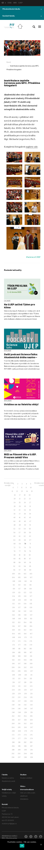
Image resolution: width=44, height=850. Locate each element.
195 (31, 660)
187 (31, 652)
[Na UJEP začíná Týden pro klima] (22, 289)
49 (20, 525)
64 (14, 540)
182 (25, 649)
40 (14, 517)
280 (13, 742)
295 (31, 754)
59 (30, 533)
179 (31, 645)
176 (13, 645)
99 (30, 570)
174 (25, 641)
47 (30, 521)
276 (13, 738)
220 (13, 686)
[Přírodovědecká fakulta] (9, 26)
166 (25, 634)
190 (25, 656)
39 (30, 514)
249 (19, 712)
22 (25, 499)
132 (13, 604)
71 (30, 544)
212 (13, 679)
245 (19, 709)
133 (19, 604)
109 (19, 581)
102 (25, 574)
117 (19, 589)
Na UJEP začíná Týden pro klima (19, 306)
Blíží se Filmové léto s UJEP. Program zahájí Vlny (20, 456)
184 (13, 652)
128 (13, 600)
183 (31, 649)
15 (32, 491)
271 (31, 731)
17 (20, 495)
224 (13, 690)
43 (30, 517)
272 (13, 735)
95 (30, 566)
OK (22, 846)
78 (25, 551)
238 (25, 701)
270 (25, 731)
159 (31, 626)
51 (30, 525)
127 (31, 596)
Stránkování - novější (8, 484)
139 (31, 607)
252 (13, 716)
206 (25, 671)
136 (13, 607)
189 (19, 656)
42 (25, 517)
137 (19, 607)
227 (31, 690)
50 (25, 525)
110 (25, 581)
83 (30, 555)
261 (19, 724)
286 (25, 746)
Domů (8, 62)
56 (14, 533)
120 (13, 592)
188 (13, 656)
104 (13, 577)
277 (19, 738)
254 (25, 716)
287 (31, 746)
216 (13, 682)
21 (19, 499)
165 (19, 634)
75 (30, 547)
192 (13, 660)
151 (31, 619)
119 (30, 589)
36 (14, 514)
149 (19, 619)
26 (25, 502)
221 (19, 686)
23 (30, 499)
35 (30, 510)
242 (25, 705)
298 (25, 757)
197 (19, 664)
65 (20, 540)
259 (31, 720)
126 (25, 596)
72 (14, 547)
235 (31, 697)
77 (20, 551)
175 (31, 641)
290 (25, 750)
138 (25, 607)
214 (25, 679)
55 (30, 529)
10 (31, 488)
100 (13, 574)
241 (19, 705)
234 (25, 697)
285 (19, 746)
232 (13, 697)
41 (19, 517)
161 (19, 630)
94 (25, 566)
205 (19, 671)
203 (31, 667)
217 (19, 682)
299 (31, 757)
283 (31, 742)
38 (25, 514)
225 (19, 690)
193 (19, 660)
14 (27, 491)
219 (31, 682)
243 (31, 705)
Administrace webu (9, 836)
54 (25, 529)
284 (13, 746)
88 (14, 562)
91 (30, 562)
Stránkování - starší (39, 484)
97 (20, 570)
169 (19, 637)
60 (14, 536)
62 (25, 536)
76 (14, 551)
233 (19, 697)
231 (31, 694)
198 (25, 664)
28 (14, 506)
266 (25, 727)
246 (25, 709)
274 (25, 735)
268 (13, 731)
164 (13, 634)
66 (25, 540)
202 (25, 667)
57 (20, 533)
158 (25, 626)
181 (19, 649)
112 (14, 585)
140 (13, 611)
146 (25, 615)
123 (31, 592)
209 (19, 675)
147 (31, 615)
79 (30, 551)
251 (31, 712)
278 (25, 738)
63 (30, 536)
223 (31, 686)
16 (15, 495)
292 (13, 754)
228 (13, 694)
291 (31, 750)
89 (20, 562)
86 (25, 559)
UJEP (20, 3)
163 (31, 630)
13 (22, 491)
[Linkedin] (35, 836)
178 (25, 645)
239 (31, 701)
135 (31, 604)
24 (14, 502)
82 (25, 555)
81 (19, 555)
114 (25, 585)
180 (13, 649)
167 (31, 634)
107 (31, 577)
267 (31, 727)
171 (31, 637)
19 (29, 495)
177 (19, 645)
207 (31, 671)
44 (14, 521)
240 (13, 705)
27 (30, 502)
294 (25, 754)
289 (19, 750)
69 (20, 544)
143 (31, 611)
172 (13, 641)
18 (24, 495)
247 (31, 709)
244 (13, 709)
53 (19, 529)
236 (13, 701)
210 (25, 675)
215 (31, 679)
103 (31, 574)
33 (19, 510)
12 (17, 491)
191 (31, 656)
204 (13, 671)
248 (13, 712)
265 (19, 727)
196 (13, 664)
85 (20, 559)
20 (15, 499)
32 (14, 510)
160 (13, 630)
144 (13, 615)
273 (19, 735)
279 (31, 738)
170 (25, 637)
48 (14, 525)
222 (25, 686)
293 (19, 754)
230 (25, 694)
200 (13, 667)
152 (13, 622)
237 (19, 701)
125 (19, 596)
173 (19, 641)
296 (13, 757)
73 (19, 547)
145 (19, 615)
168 (13, 637)
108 (14, 581)
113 (19, 585)
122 (25, 592)
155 (31, 622)
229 (19, 694)
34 (25, 510)
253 (19, 716)
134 (25, 604)
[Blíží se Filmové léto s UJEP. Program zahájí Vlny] (22, 439)
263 (31, 724)
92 (14, 566)
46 (25, 521)
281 (19, 742)
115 (30, 585)
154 (25, 622)
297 (19, 757)
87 (30, 559)
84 (14, 559)
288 (13, 750)
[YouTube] (40, 836)
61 (19, 536)
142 (25, 611)
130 (25, 600)
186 (25, 652)
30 (25, 506)
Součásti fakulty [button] (8, 16)
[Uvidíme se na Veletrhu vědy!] (22, 389)
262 (25, 724)
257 (19, 720)
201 (19, 667)
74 (25, 547)
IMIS (15, 3)
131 (31, 600)
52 (14, 529)
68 (14, 544)
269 (19, 731)
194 (25, 660)
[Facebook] (26, 836)
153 (19, 622)
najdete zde (32, 146)
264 (13, 727)
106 (25, 577)
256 (13, 720)
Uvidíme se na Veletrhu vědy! (21, 404)
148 (13, 619)
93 (19, 566)
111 (31, 581)
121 (19, 592)
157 (19, 626)
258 (25, 720)
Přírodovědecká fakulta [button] (11, 9)
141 (19, 611)
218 (25, 682)
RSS (3, 838)
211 (31, 675)
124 (13, 596)
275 (31, 735)
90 (25, 562)
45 (20, 521)
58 (25, 533)
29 (20, 506)
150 (25, 619)
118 (25, 589)
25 (20, 502)
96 (14, 570)
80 (15, 555)
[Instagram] (30, 836)
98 (25, 570)
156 (13, 626)
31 (30, 506)
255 (31, 716)
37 (20, 514)
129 (19, 600)
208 (13, 675)
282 (25, 742)
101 (19, 574)
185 (19, 652)
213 (19, 679)
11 (12, 491)
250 (25, 712)
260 (13, 724)
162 (25, 630)
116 (14, 589)
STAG (9, 3)
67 (30, 540)
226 (25, 690)
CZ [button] (3, 3)
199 (31, 664)
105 (19, 577)
